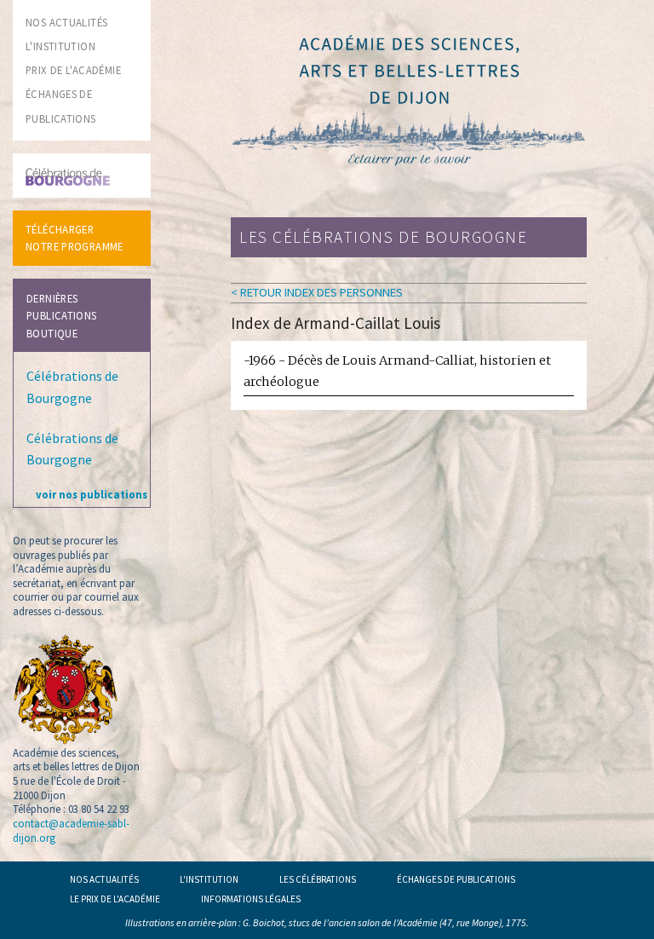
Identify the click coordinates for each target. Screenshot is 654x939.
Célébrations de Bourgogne (72, 386)
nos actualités (66, 22)
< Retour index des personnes (317, 292)
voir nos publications (91, 494)
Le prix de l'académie (115, 899)
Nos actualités (104, 879)
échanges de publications (456, 879)
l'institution (60, 46)
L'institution (209, 879)
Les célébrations (317, 879)
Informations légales (251, 899)
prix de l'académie (73, 70)
